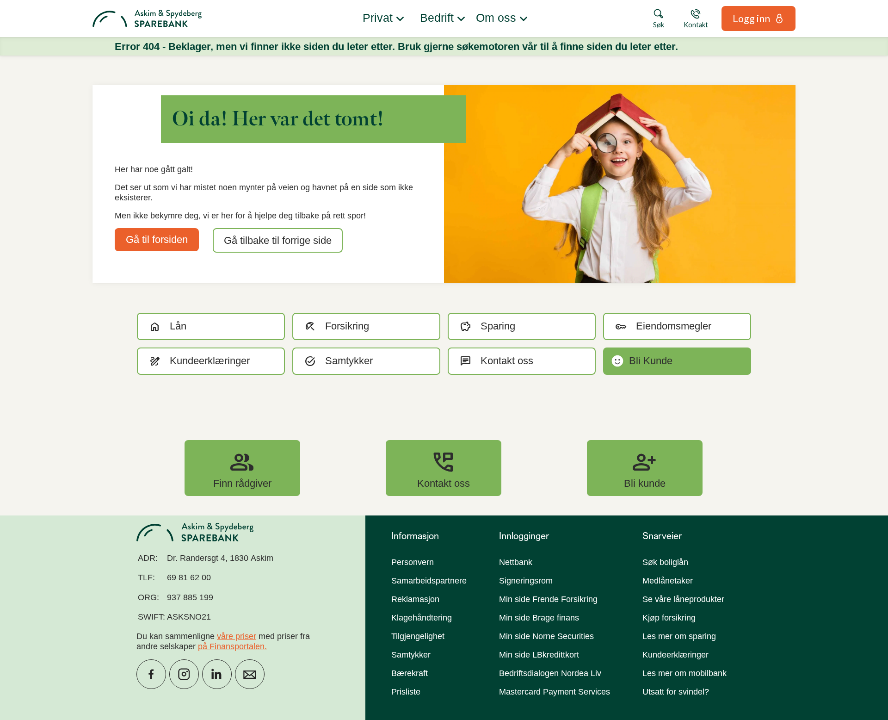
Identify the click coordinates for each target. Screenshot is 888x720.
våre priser (236, 636)
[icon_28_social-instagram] (184, 674)
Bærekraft (409, 673)
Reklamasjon (415, 599)
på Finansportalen (231, 646)
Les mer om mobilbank (684, 673)
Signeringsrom (526, 580)
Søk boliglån (665, 562)
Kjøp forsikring (669, 617)
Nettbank (515, 562)
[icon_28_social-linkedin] (217, 674)
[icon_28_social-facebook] (151, 674)
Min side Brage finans (539, 617)
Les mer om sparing (679, 636)
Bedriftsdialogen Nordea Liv (550, 673)
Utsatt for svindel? (675, 691)
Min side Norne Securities (546, 636)
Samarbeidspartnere (429, 580)
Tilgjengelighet (417, 636)
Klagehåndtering (421, 617)
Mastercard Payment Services (554, 691)
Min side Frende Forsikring (548, 599)
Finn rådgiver (242, 468)
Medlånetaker (667, 580)
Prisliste (405, 691)
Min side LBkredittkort (539, 654)
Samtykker (411, 654)
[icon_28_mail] (250, 674)
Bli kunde (645, 468)
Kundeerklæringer (675, 654)
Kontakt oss (443, 468)
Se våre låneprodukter (683, 599)
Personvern (412, 562)
